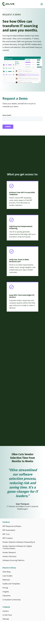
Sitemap (6, 619)
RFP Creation (8, 538)
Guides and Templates (11, 584)
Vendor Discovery (9, 556)
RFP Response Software (12, 526)
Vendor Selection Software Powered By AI (19, 542)
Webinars (6, 580)
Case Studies (7, 576)
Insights (6, 592)
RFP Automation (9, 530)
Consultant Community (12, 599)
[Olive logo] (8, 4)
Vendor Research (9, 552)
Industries (6, 595)
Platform (6, 522)
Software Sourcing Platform (13, 560)
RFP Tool (6, 534)
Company (6, 607)
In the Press (7, 615)
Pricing (5, 588)
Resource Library (9, 568)
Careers (6, 611)
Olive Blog (6, 572)
